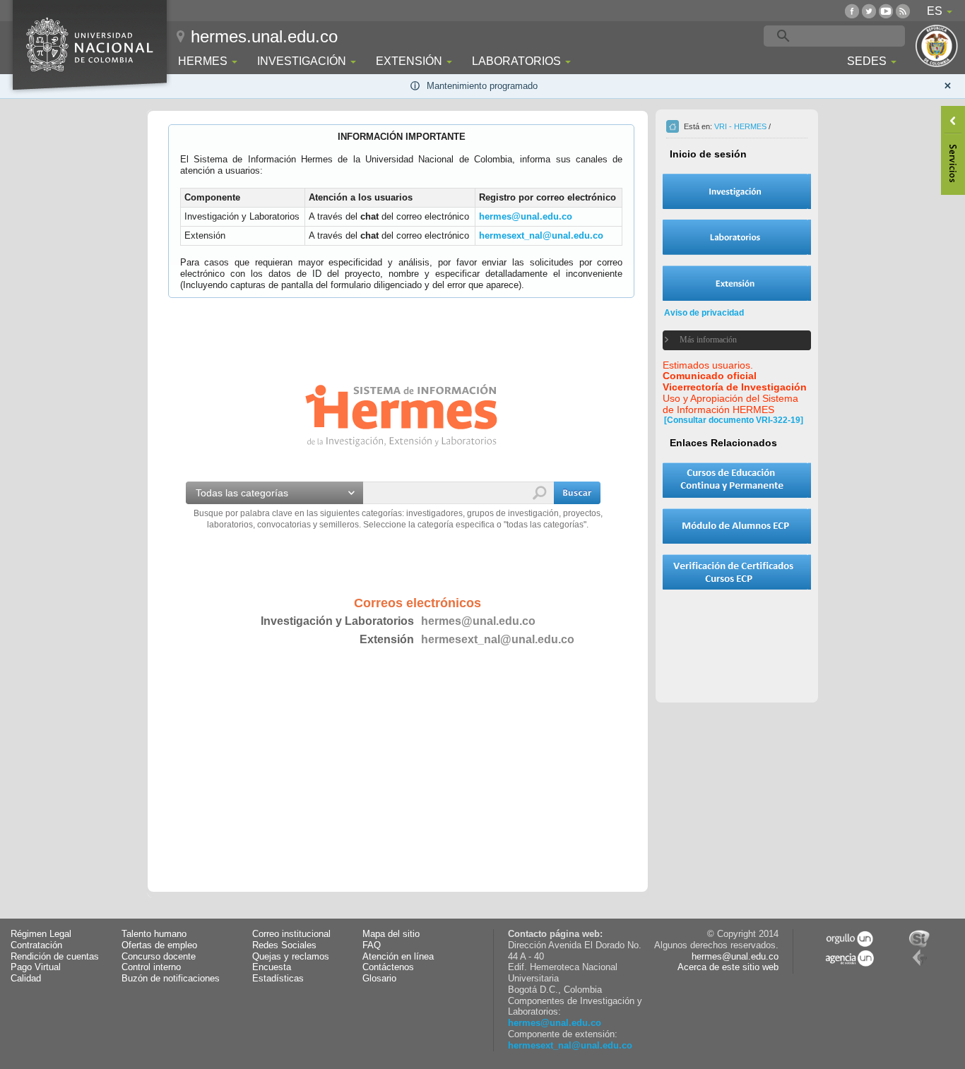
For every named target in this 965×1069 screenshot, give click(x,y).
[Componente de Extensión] (737, 283)
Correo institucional (291, 934)
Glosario (379, 979)
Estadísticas (278, 979)
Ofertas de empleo (159, 945)
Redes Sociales (284, 945)
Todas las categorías (242, 492)
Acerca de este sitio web (727, 967)
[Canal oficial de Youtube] (886, 11)
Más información (708, 340)
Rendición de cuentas (55, 957)
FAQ (371, 945)
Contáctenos (388, 967)
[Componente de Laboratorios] (737, 237)
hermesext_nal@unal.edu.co (541, 235)
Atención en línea (398, 957)
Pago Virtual (36, 967)
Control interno (151, 967)
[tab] (728, 340)
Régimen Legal (41, 934)
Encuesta (271, 967)
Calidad (26, 979)
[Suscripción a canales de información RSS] (903, 11)
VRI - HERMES (740, 126)
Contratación (36, 945)
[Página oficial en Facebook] (852, 11)
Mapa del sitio (391, 934)
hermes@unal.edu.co (525, 216)
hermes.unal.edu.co (264, 36)
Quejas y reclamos (290, 957)
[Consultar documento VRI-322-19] (733, 420)
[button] (577, 493)
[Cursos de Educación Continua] (737, 480)
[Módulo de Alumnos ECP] (737, 526)
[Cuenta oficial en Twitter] (869, 11)
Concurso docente (159, 957)
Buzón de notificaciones (171, 979)
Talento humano (154, 934)
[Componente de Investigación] (737, 191)
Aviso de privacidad (704, 313)
